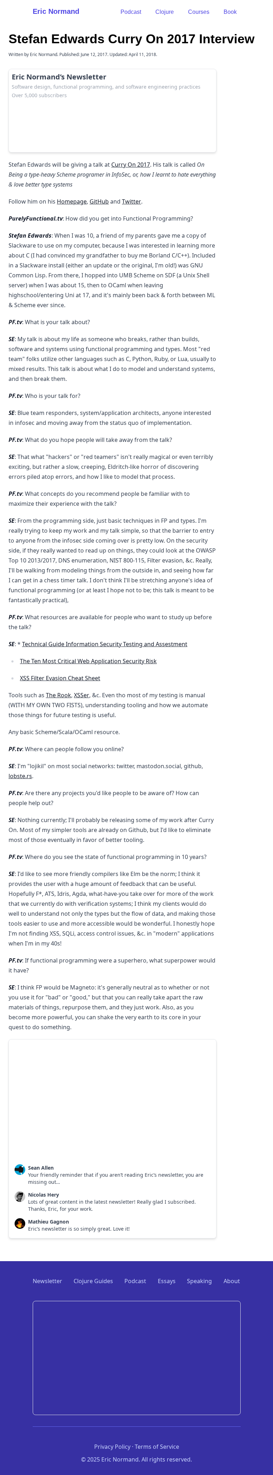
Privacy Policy (112, 1447)
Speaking (199, 1281)
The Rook (58, 695)
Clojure (164, 12)
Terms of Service (157, 1447)
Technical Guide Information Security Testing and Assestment (104, 644)
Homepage (72, 201)
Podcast (131, 12)
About (232, 1281)
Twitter (131, 201)
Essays (167, 1281)
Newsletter (47, 1281)
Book (230, 12)
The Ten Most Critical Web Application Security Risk (88, 661)
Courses (198, 12)
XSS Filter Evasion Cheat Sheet (60, 678)
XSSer (81, 695)
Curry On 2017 (130, 164)
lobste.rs (20, 776)
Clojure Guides (93, 1281)
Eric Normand (56, 11)
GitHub (99, 201)
